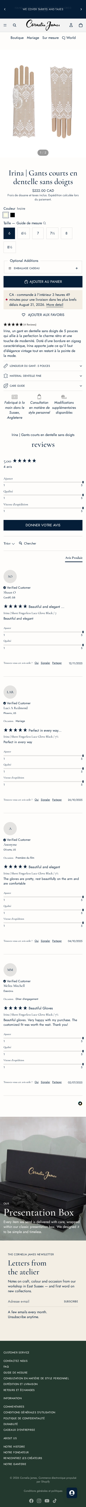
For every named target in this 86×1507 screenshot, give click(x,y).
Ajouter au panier (46, 281)
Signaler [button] (45, 663)
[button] (43, 324)
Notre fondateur (16, 1452)
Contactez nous (16, 1361)
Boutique (17, 37)
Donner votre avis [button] (43, 525)
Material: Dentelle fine (25, 376)
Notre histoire (14, 1447)
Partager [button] (57, 663)
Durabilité (11, 1424)
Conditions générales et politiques (43, 1491)
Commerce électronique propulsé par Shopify (56, 1480)
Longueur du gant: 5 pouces (30, 366)
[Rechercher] (14, 25)
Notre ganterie (15, 1464)
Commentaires (14, 1407)
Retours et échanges (19, 1390)
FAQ (6, 1367)
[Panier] (81, 25)
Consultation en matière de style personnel (36, 1378)
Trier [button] (7, 543)
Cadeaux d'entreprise (19, 1430)
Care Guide (17, 386)
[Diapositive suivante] (81, 9)
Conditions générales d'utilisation (29, 1413)
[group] (43, 461)
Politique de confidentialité (24, 1418)
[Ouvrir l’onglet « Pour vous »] (72, 1493)
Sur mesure (50, 37)
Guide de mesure (16, 1373)
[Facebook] (31, 1500)
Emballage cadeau (27, 268)
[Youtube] (47, 1500)
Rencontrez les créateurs (23, 1458)
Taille (23, 223)
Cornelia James (28, 1478)
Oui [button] (37, 663)
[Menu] (5, 25)
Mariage (33, 37)
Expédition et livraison (20, 1384)
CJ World (69, 37)
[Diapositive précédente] (5, 9)
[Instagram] (39, 1500)
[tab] (73, 558)
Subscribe (71, 1301)
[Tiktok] (54, 1500)
